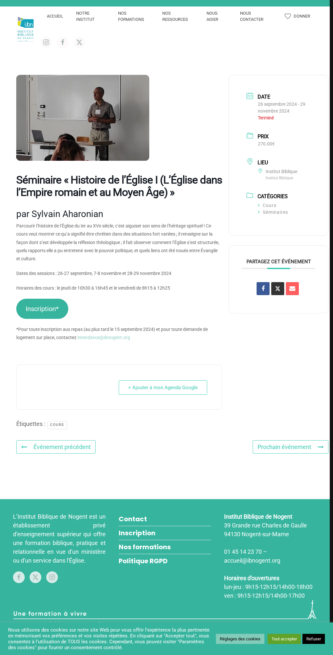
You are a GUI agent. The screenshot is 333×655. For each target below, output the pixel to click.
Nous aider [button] (212, 16)
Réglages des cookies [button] (240, 638)
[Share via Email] (292, 288)
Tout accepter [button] (284, 638)
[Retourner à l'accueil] (26, 29)
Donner (302, 16)
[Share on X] (277, 288)
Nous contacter (251, 16)
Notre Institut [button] (85, 16)
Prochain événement (284, 446)
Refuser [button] (313, 638)
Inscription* (42, 309)
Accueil (55, 16)
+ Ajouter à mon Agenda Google (163, 387)
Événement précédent (62, 446)
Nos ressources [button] (175, 16)
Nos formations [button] (131, 16)
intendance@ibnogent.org (103, 337)
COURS (57, 425)
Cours (269, 205)
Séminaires (275, 212)
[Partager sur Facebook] (263, 288)
